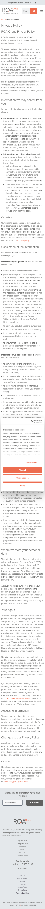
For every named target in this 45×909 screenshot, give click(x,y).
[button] (42, 11)
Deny (22, 486)
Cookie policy (23, 240)
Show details (31, 462)
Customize (21, 478)
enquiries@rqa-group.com (18, 698)
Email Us (22, 868)
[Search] (33, 11)
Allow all (22, 470)
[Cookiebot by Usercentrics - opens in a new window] (31, 421)
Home (3, 19)
